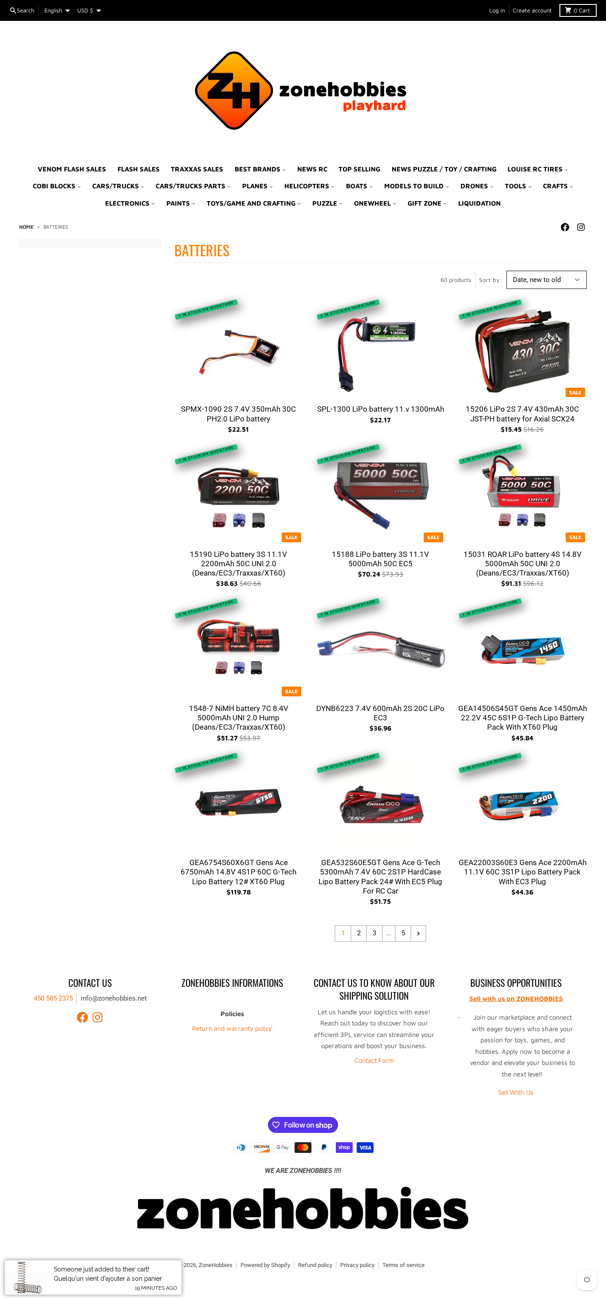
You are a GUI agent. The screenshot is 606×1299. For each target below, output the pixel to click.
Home (26, 227)
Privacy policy (357, 1265)
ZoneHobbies (215, 1265)
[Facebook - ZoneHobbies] (565, 227)
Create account (532, 10)
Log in (497, 10)
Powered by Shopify (265, 1265)
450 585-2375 (53, 998)
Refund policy (315, 1265)
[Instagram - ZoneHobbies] (581, 227)
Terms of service (403, 1265)
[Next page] (418, 933)
